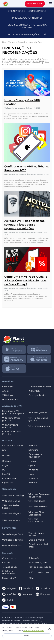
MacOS (6, 474)
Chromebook (9, 478)
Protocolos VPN (10, 399)
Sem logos (8, 386)
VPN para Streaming (13, 495)
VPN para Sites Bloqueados (36, 513)
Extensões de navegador (35, 455)
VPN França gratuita (39, 426)
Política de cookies (33, 630)
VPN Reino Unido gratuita (11, 419)
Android (32, 445)
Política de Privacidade (8, 572)
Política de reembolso (39, 567)
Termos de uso (10, 567)
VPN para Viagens (11, 513)
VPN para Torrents (38, 506)
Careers (6, 562)
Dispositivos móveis (12, 445)
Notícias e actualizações (23, 34)
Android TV (34, 482)
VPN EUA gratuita (37, 412)
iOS (4, 450)
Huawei (6, 455)
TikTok (10, 600)
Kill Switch (34, 391)
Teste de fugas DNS (12, 534)
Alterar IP (7, 391)
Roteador (33, 478)
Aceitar (27, 636)
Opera (31, 465)
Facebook (28, 588)
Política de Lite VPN (38, 572)
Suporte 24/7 (9, 578)
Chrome (6, 461)
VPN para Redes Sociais (10, 506)
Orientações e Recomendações (27, 11)
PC (3, 470)
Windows (33, 470)
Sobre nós (33, 558)
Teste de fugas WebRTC (36, 534)
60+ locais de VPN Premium (11, 432)
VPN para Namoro (11, 520)
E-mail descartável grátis (38, 545)
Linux (31, 474)
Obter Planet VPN (34, 4)
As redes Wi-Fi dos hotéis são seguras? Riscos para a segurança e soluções (24, 224)
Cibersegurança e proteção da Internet (27, 26)
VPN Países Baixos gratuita (38, 419)
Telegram (11, 588)
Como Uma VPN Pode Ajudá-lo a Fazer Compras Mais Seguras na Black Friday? (25, 280)
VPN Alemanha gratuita (10, 426)
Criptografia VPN (37, 395)
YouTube (11, 594)
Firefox (32, 461)
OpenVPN (7, 482)
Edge (5, 465)
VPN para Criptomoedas (36, 520)
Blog (31, 578)
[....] (5, 3)
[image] (27, 338)
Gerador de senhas (12, 545)
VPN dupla (7, 395)
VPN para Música (11, 501)
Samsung (33, 450)
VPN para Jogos (36, 501)
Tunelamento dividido (39, 386)
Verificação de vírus (12, 540)
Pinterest (45, 594)
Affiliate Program (37, 562)
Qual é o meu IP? (37, 540)
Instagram (28, 594)
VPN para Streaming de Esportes (39, 495)
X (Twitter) (45, 588)
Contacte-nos (9, 558)
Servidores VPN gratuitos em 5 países (13, 412)
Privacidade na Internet (27, 18)
